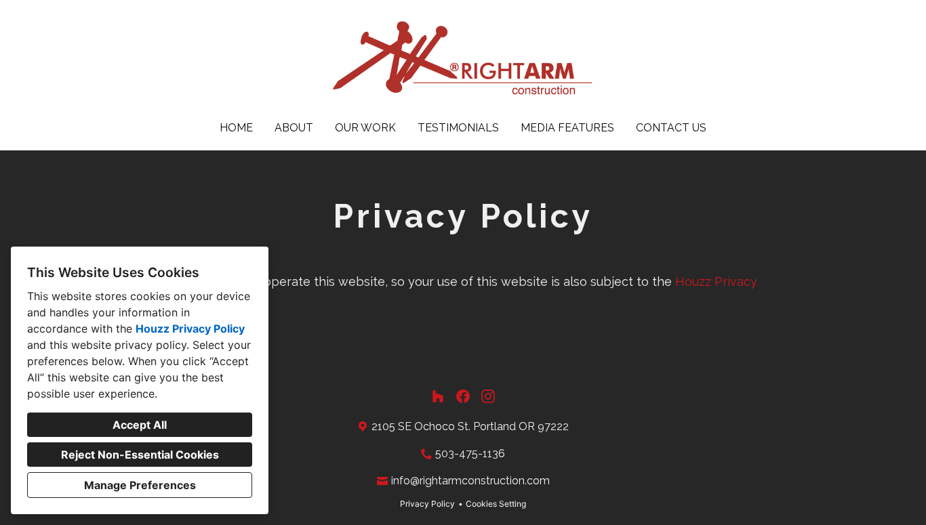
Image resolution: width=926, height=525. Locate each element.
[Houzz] (437, 396)
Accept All (140, 425)
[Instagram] (488, 396)
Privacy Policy (427, 504)
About (294, 127)
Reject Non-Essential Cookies (140, 454)
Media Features (567, 127)
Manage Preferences (140, 485)
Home (236, 127)
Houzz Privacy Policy (190, 328)
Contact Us (671, 127)
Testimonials (458, 127)
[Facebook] (463, 396)
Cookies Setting (496, 504)
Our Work (365, 127)
